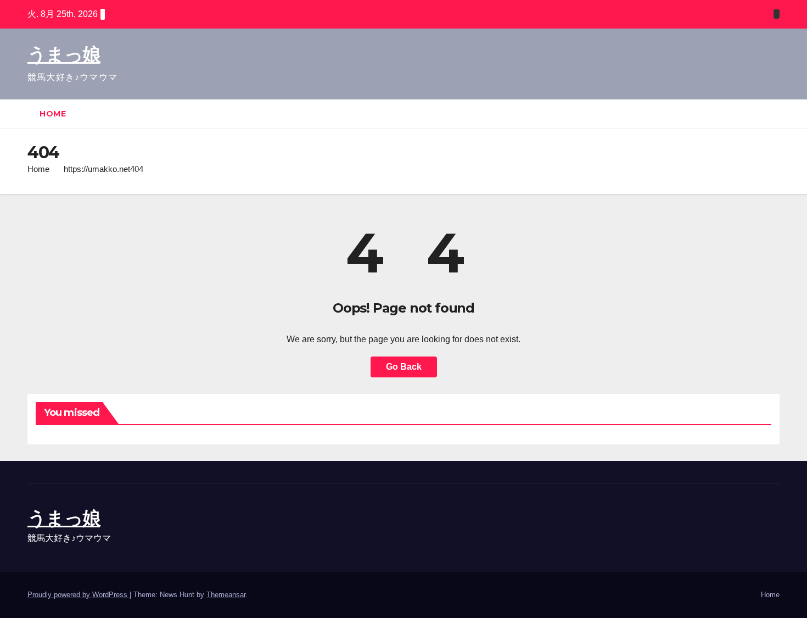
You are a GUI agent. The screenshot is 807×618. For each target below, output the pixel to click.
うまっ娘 (63, 54)
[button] (772, 113)
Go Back (404, 366)
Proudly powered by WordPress (78, 595)
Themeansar (225, 595)
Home (53, 114)
